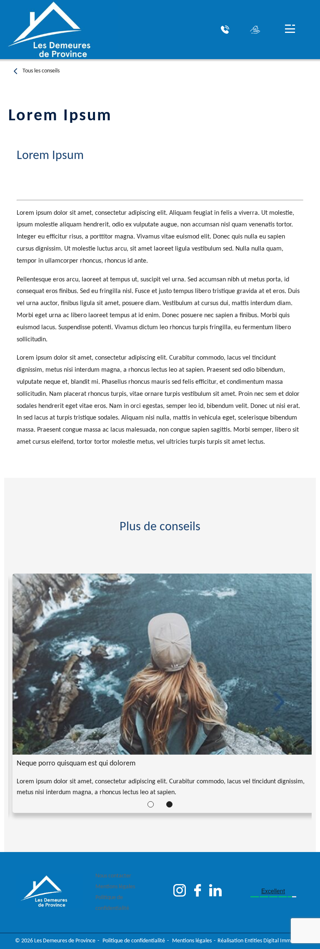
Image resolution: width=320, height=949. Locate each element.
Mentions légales (115, 887)
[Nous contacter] (225, 29)
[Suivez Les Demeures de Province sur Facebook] (197, 892)
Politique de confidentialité (112, 903)
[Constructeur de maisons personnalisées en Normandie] (59, 29)
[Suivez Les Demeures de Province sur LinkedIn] (215, 892)
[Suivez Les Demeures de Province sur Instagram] (179, 892)
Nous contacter (113, 876)
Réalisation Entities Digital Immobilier (261, 941)
